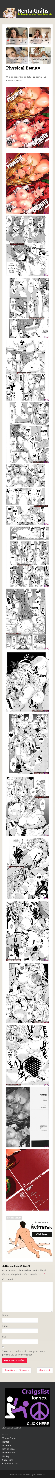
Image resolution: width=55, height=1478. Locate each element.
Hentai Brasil (8, 1452)
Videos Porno (9, 1438)
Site (4, 1336)
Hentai (19, 80)
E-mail (5, 1325)
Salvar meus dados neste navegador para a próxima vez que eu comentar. (23, 1353)
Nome (5, 1315)
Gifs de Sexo (8, 1448)
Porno (5, 1434)
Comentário (9, 1279)
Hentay (5, 1456)
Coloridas (10, 80)
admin (39, 76)
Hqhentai (6, 1445)
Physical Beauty (14, 1217)
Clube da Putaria (10, 1463)
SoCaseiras (7, 1459)
